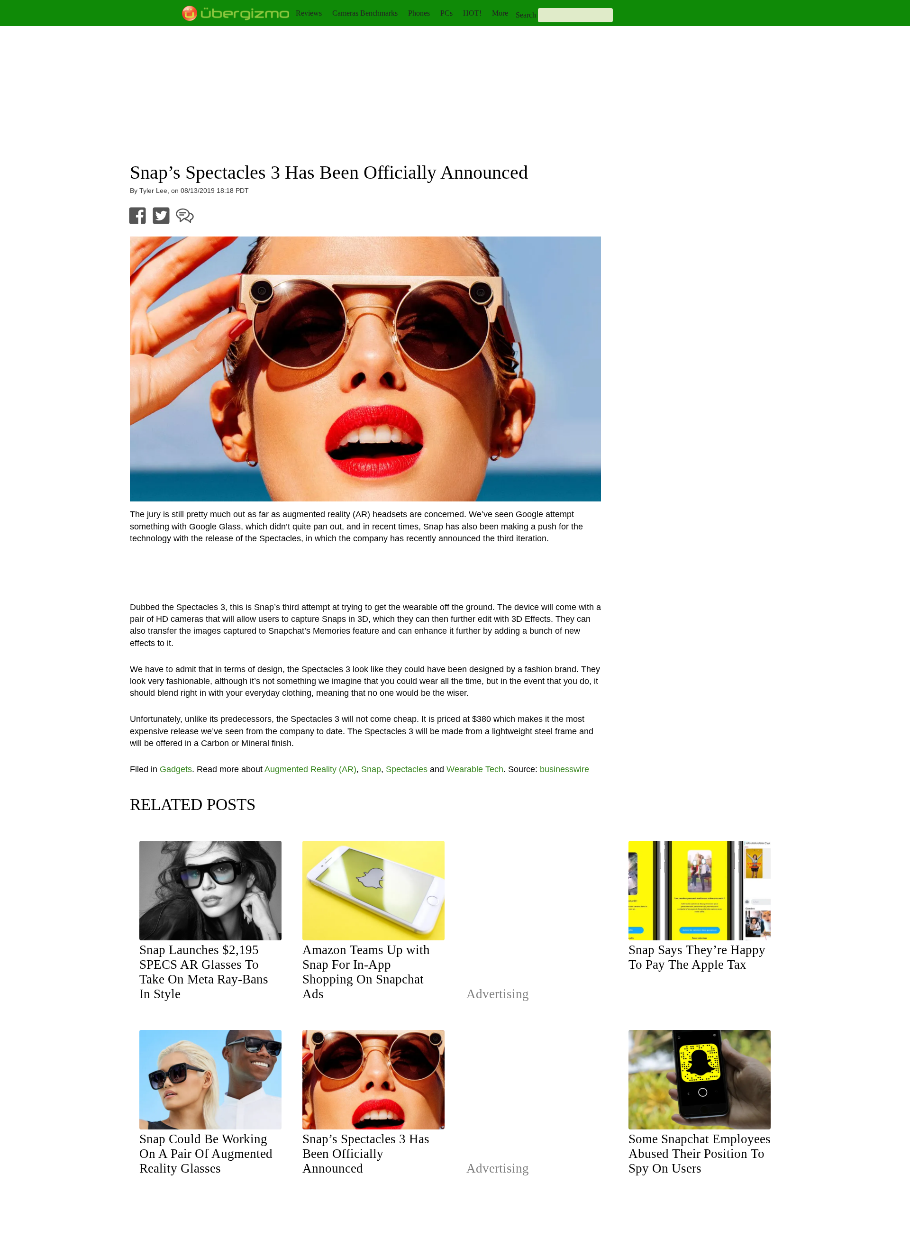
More (500, 13)
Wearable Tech (474, 769)
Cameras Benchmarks (365, 13)
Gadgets (176, 769)
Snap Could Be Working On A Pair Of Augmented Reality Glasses (206, 1153)
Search (526, 15)
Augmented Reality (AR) (310, 769)
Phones (419, 13)
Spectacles (407, 769)
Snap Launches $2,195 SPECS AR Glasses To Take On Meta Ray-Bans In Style (203, 972)
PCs (446, 13)
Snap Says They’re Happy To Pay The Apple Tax (696, 957)
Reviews (309, 13)
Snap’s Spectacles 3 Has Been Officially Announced (365, 1153)
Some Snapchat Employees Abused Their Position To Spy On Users (699, 1153)
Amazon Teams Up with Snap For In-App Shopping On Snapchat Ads (366, 972)
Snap (371, 769)
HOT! (472, 13)
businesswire (564, 769)
